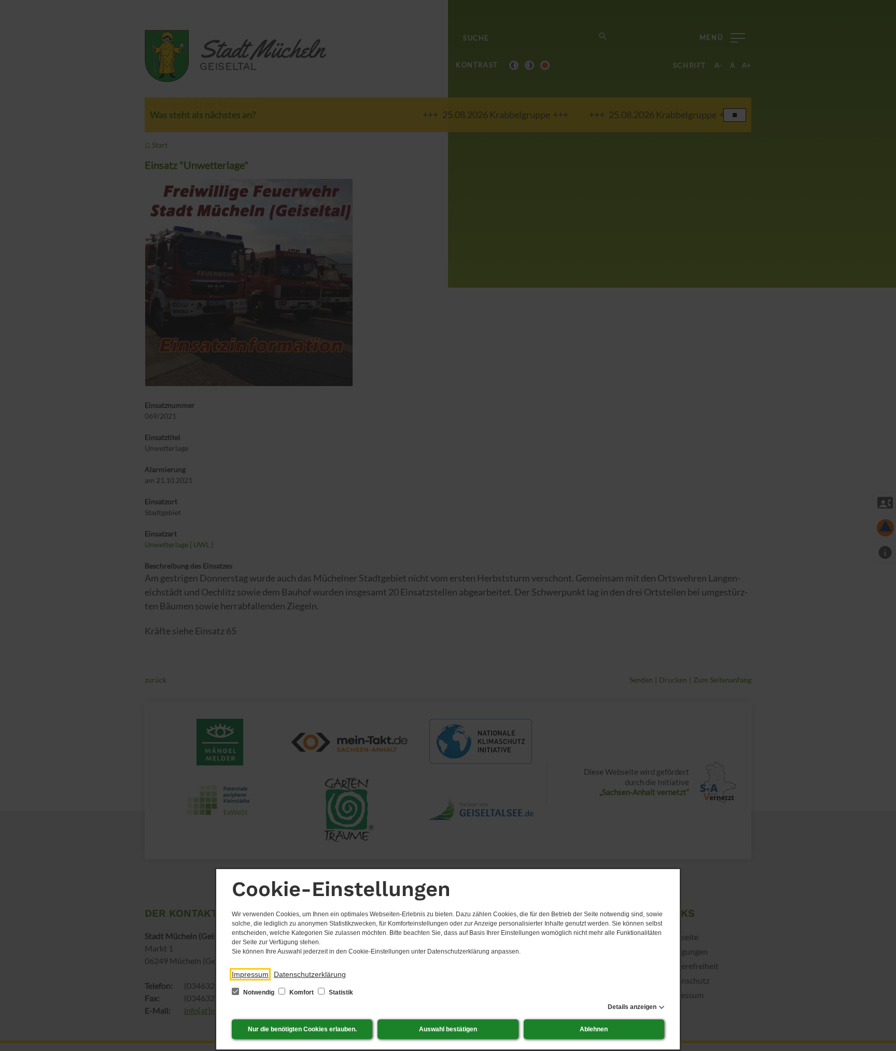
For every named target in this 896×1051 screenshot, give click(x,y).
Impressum (250, 974)
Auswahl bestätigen (448, 1029)
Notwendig (259, 992)
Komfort (301, 992)
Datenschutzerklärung (310, 974)
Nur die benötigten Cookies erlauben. (302, 1029)
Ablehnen (594, 1029)
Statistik (340, 992)
